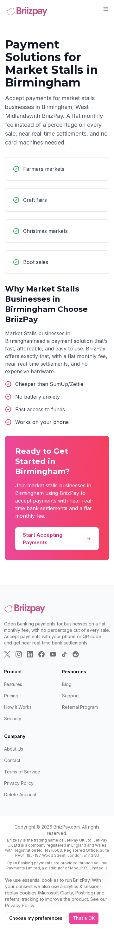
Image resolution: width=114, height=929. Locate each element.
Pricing (11, 695)
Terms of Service (22, 771)
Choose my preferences (35, 918)
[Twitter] (7, 654)
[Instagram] (19, 654)
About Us (13, 749)
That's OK (84, 918)
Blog (67, 684)
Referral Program (80, 707)
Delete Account (20, 794)
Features (13, 684)
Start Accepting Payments (42, 539)
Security (12, 718)
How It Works (18, 707)
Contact (12, 760)
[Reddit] (76, 654)
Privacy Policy (19, 783)
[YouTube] (53, 654)
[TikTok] (64, 654)
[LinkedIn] (30, 654)
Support (70, 695)
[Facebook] (41, 654)
